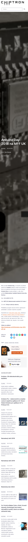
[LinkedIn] (17, 335)
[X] (14, 335)
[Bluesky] (11, 338)
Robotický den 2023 (8, 487)
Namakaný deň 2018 (8, 438)
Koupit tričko (16, 352)
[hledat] (24, 9)
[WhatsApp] (20, 335)
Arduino (9, 287)
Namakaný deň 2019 (8, 461)
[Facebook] (11, 335)
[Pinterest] (22, 335)
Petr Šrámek (8, 152)
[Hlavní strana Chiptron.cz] (12, 3)
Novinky (3, 148)
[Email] (14, 338)
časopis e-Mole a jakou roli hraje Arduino (13, 314)
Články (3, 383)
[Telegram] (25, 335)
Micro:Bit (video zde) (14, 312)
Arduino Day (11, 285)
